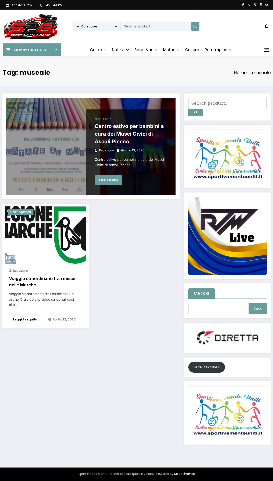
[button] (32, 49)
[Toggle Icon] (266, 50)
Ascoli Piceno (103, 119)
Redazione (106, 150)
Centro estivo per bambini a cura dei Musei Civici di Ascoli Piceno (129, 134)
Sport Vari (143, 49)
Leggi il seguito (108, 179)
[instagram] (260, 4)
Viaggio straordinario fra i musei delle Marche (42, 281)
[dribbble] (254, 4)
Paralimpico (216, 49)
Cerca (201, 293)
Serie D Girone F (206, 367)
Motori (169, 49)
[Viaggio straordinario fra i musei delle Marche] (45, 234)
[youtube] (266, 4)
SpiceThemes (184, 474)
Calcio (96, 49)
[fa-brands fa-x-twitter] (248, 4)
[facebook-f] (242, 4)
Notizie (118, 49)
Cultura (192, 49)
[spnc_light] (266, 26)
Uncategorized (20, 212)
